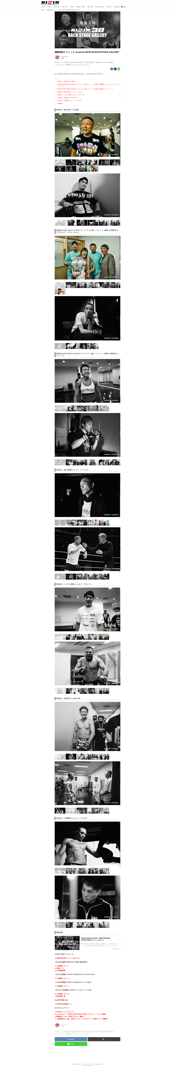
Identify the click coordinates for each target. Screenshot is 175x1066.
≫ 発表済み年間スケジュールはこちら (67, 958)
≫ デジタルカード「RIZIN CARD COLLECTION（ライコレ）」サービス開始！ (81, 1014)
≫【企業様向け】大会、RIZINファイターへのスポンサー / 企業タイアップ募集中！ (82, 1019)
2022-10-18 (64, 56)
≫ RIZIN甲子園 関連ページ (63, 1004)
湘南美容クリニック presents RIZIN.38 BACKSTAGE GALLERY (87, 52)
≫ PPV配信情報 (60, 970)
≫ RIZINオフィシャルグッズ (64, 1012)
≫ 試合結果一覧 (60, 996)
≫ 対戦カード (59, 968)
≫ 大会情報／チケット (62, 966)
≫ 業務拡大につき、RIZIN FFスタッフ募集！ (69, 1016)
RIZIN (62, 58)
